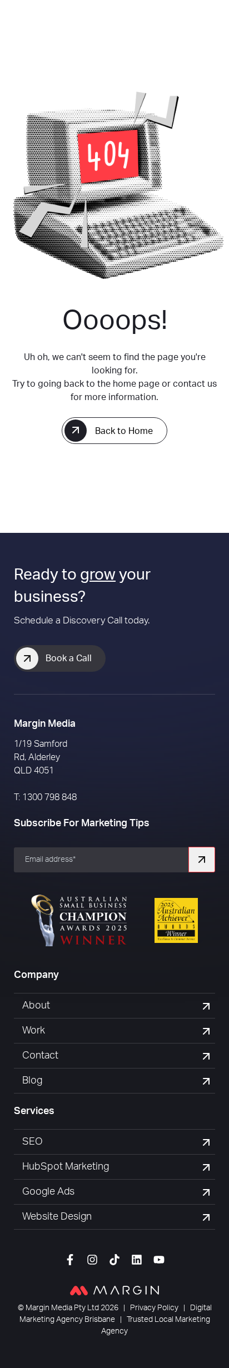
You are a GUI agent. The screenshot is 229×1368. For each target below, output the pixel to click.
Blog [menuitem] (32, 1081)
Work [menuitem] (33, 1031)
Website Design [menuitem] (57, 1217)
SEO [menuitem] (32, 1142)
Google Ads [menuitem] (48, 1192)
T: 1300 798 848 (45, 797)
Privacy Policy (154, 1308)
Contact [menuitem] (40, 1056)
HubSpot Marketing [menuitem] (65, 1167)
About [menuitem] (36, 1006)
